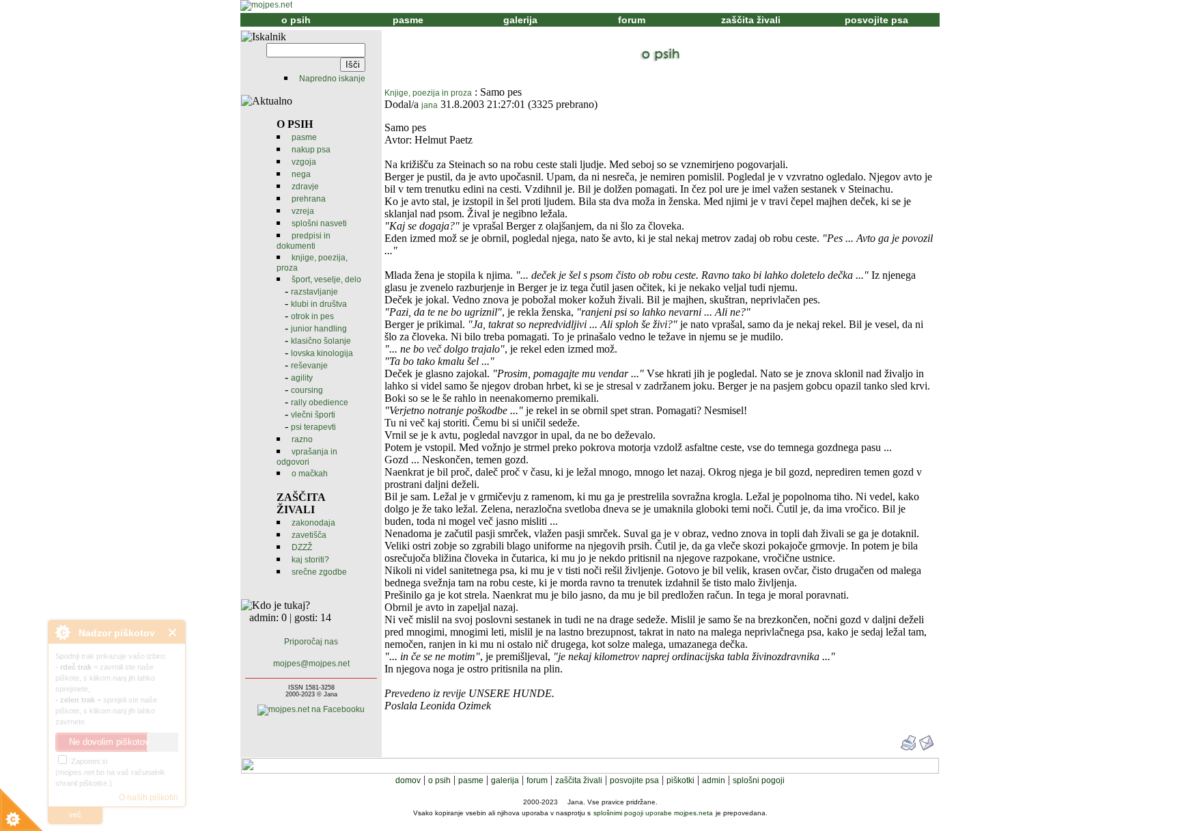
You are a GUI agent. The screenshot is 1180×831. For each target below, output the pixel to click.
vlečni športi (313, 415)
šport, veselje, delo (326, 279)
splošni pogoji (759, 780)
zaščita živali (751, 19)
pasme (408, 19)
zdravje (305, 186)
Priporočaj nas (311, 641)
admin (713, 780)
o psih (296, 19)
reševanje (309, 365)
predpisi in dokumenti (304, 241)
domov (408, 780)
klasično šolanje (321, 341)
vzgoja (304, 162)
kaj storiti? (310, 559)
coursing (307, 390)
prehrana (309, 199)
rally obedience (319, 402)
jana (429, 105)
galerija (520, 19)
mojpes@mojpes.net (311, 663)
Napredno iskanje (332, 78)
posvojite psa (876, 19)
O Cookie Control (62, 632)
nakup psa (311, 149)
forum (631, 19)
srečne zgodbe (319, 572)
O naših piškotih (148, 797)
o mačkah (310, 473)
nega (301, 174)
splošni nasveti (319, 223)
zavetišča (309, 535)
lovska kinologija (322, 353)
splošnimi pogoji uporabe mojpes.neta (653, 813)
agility (302, 378)
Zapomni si (88, 761)
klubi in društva (319, 304)
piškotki (680, 780)
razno (302, 439)
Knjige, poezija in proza (428, 93)
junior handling (319, 328)
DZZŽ (302, 547)
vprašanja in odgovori (307, 457)
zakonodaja (313, 523)
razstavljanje (314, 292)
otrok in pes (312, 316)
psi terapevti (313, 427)
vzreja (303, 211)
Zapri (173, 632)
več (75, 814)
